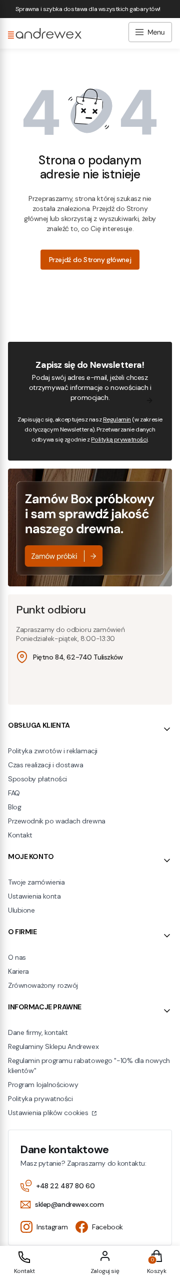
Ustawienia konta (34, 896)
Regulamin (117, 419)
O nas (17, 957)
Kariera (18, 971)
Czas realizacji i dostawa (46, 764)
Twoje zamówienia (36, 882)
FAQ (14, 792)
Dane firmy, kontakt (38, 1032)
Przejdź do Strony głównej (90, 259)
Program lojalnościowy (43, 1084)
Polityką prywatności (119, 440)
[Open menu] (150, 33)
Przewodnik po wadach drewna (57, 820)
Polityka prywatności (40, 1098)
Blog (14, 806)
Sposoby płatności (37, 778)
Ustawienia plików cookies (49, 1112)
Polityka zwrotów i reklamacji (53, 750)
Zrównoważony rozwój (43, 985)
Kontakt (20, 834)
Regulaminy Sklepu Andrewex (53, 1046)
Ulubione (21, 910)
